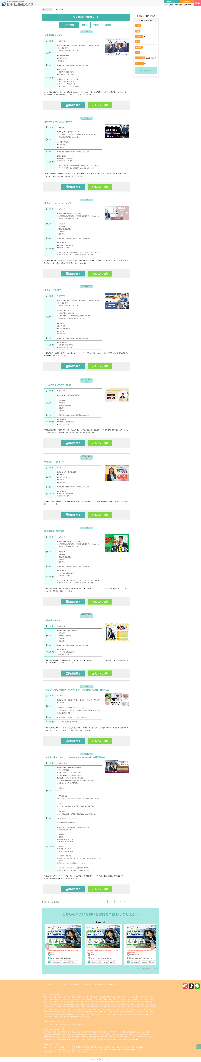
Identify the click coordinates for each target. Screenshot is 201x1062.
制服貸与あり (114, 1039)
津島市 (111, 999)
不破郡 (82, 1006)
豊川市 (88, 1002)
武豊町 (62, 1004)
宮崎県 (76, 1016)
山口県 (135, 1014)
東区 (103, 997)
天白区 (59, 997)
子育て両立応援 (48, 1039)
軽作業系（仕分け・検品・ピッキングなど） (118, 1047)
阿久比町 (149, 1002)
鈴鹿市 (144, 1006)
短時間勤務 (75, 1034)
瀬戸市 (152, 997)
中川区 (49, 997)
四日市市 (117, 1006)
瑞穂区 (73, 997)
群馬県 (136, 1011)
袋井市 (138, 1009)
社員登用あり (145, 1034)
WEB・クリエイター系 (89, 1052)
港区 (91, 997)
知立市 (61, 1002)
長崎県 (61, 1016)
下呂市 (137, 1004)
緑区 (45, 997)
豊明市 (75, 999)
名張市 (149, 1006)
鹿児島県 (81, 1016)
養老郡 (77, 1006)
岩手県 (100, 1011)
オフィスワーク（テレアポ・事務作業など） (56, 1049)
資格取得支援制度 (49, 1037)
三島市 (127, 1009)
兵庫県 (98, 1014)
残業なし (137, 1034)
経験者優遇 (64, 1039)
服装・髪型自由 (123, 1039)
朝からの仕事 (48, 1034)
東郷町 (85, 999)
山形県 (116, 1011)
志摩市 (67, 1009)
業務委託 (80, 1024)
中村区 (68, 997)
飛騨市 (117, 1004)
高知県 (45, 1016)
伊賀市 (123, 1006)
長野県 (77, 1014)
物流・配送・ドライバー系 (65, 1047)
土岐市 (89, 1004)
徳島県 (140, 1014)
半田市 (129, 1002)
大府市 (139, 1002)
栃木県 (131, 1011)
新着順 (84, 25)
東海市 (123, 1002)
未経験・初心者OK (87, 1037)
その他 (72, 1009)
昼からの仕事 (56, 1034)
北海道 (90, 1011)
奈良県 (103, 1014)
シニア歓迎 (57, 1039)
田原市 (98, 1002)
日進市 (118, 997)
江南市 (45, 999)
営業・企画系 (124, 1049)
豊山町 (100, 999)
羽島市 (107, 1004)
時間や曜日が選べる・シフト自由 (67, 1032)
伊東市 (115, 1009)
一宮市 (130, 997)
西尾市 (45, 1002)
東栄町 (113, 1002)
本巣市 (122, 1004)
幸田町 (77, 1002)
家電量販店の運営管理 (54, 531)
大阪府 (93, 1014)
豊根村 (118, 1002)
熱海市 (80, 1011)
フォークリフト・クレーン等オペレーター (82, 1049)
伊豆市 (65, 1011)
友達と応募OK (82, 1039)
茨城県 (126, 1011)
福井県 (67, 1014)
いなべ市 (61, 1009)
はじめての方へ (49, 984)
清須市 (70, 999)
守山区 (54, 997)
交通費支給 (121, 1034)
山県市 (72, 1004)
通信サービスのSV (52, 290)
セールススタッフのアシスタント (59, 385)
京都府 (88, 1014)
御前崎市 (58, 1011)
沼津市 (79, 1009)
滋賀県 (82, 1014)
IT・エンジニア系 (77, 1052)
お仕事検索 (187, 1)
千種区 (113, 997)
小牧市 (141, 997)
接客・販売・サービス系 (103, 1049)
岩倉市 (80, 999)
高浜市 (72, 1002)
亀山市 (45, 1009)
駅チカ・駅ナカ (92, 1039)
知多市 (144, 1002)
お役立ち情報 (168, 5)
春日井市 (135, 997)
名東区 (79, 997)
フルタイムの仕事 (144, 1032)
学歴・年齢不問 (126, 1037)
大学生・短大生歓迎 (137, 1037)
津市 (112, 1006)
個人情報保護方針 (100, 984)
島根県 (120, 1014)
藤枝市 (84, 1009)
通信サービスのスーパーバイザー (59, 203)
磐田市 (100, 1009)
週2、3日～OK (108, 1032)
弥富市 (121, 999)
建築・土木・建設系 (137, 1047)
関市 (153, 1004)
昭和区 (95, 997)
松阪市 (134, 1006)
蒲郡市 (93, 1002)
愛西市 (116, 999)
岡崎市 (146, 999)
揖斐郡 (93, 1006)
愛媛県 (150, 1014)
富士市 (105, 1009)
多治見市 (46, 1006)
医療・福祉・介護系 (135, 1049)
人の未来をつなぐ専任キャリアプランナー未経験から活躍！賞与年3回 (76, 690)
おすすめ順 (69, 25)
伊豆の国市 (47, 1011)
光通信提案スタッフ (53, 35)
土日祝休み (125, 1032)
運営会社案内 (87, 984)
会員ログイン (171, 1)
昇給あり (114, 1034)
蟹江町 (126, 999)
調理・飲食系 (115, 1049)
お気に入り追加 (100, 105)
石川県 (62, 1014)
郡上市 (127, 1004)
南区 (64, 997)
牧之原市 (149, 1009)
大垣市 (57, 1006)
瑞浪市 (112, 1004)
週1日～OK (117, 1032)
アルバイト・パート (54, 1024)
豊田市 (141, 999)
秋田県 (111, 1011)
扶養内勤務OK (83, 1034)
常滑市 (134, 1002)
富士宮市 (120, 1009)
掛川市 (89, 1009)
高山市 (52, 1006)
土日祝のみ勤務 (82, 1032)
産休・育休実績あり (67, 1037)
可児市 (77, 1004)
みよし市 (66, 1002)
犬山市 (65, 999)
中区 (100, 997)
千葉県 (146, 1011)
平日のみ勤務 (92, 1032)
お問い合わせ (113, 984)
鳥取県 (114, 1014)
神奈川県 (46, 1014)
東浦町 (45, 1004)
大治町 (131, 999)
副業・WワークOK (106, 1037)
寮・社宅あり (130, 1034)
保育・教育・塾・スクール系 (52, 1052)
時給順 (96, 25)
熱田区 (108, 997)
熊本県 (66, 1016)
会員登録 (197, 3)
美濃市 (143, 1004)
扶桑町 (90, 999)
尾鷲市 (154, 1006)
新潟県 (52, 1014)
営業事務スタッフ (52, 620)
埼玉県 (141, 1011)
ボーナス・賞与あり (105, 1034)
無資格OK (97, 1037)
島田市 (110, 1009)
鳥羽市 (50, 1009)
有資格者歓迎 (73, 1039)
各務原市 (83, 1004)
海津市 (132, 1004)
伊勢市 (129, 1006)
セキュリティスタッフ (50, 1047)
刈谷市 (50, 1002)
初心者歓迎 (53, 1032)
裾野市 (75, 1011)
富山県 (57, 1014)
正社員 (87, 31)
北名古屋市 (52, 999)
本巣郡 (72, 1006)
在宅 (75, 1024)
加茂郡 (98, 1006)
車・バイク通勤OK (103, 1039)
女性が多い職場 (133, 1039)
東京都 (152, 1011)
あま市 (105, 999)
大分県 (71, 1016)
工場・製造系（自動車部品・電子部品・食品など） (89, 1047)
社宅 (47, 1032)
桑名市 (139, 1006)
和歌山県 (108, 1014)
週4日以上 (100, 1032)
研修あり (57, 1037)
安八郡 (88, 1006)
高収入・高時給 (93, 1034)
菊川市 (53, 1011)
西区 (87, 997)
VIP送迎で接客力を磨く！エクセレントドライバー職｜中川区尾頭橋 (74, 757)
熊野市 (56, 1009)
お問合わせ (187, 5)
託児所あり (77, 1037)
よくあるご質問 (62, 984)
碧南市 (56, 1002)
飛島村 (136, 999)
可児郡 (103, 1006)
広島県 (130, 1014)
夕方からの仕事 (66, 1034)
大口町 (95, 999)
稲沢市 (146, 997)
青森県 (95, 1011)
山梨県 (72, 1014)
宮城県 (105, 1011)
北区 (83, 997)
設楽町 (108, 1002)
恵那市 (102, 1004)
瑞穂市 (67, 1004)
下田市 (143, 1009)
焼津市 (95, 1009)
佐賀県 (56, 1016)
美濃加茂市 (95, 1004)
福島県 (121, 1011)
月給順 (108, 25)
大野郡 (108, 1006)
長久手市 (124, 997)
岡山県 (125, 1014)
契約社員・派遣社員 (86, 380)
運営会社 (178, 5)
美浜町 (57, 1004)
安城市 (152, 999)
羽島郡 (67, 1006)
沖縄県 (88, 1016)
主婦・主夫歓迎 (149, 1037)
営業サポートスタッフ (54, 462)
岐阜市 (62, 1006)
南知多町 (51, 1004)
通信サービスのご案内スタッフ (58, 122)
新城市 (103, 1002)
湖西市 (70, 1011)
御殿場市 (132, 1009)
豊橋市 (82, 1002)
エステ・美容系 (65, 1052)
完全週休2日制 (133, 1032)
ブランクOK (116, 1037)
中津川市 (148, 1004)
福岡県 (50, 1016)
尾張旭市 (58, 999)
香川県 (145, 1014)
